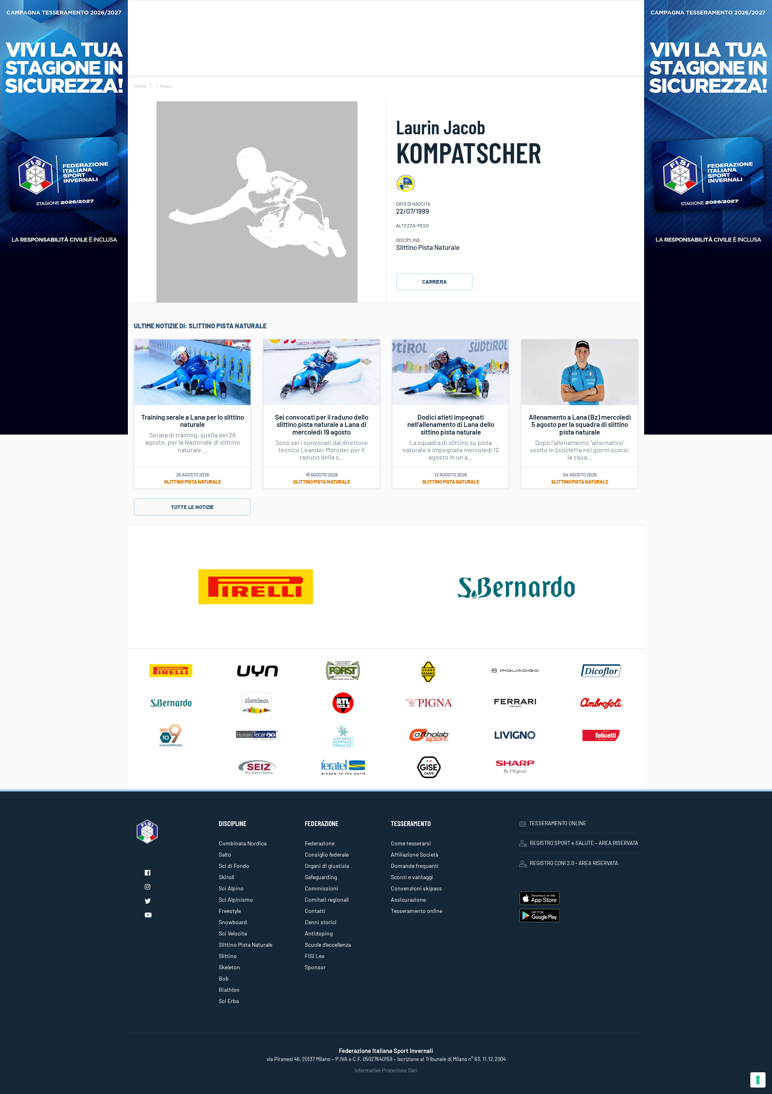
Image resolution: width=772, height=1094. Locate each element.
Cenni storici (321, 922)
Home (140, 86)
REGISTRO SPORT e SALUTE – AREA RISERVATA (584, 843)
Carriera (434, 281)
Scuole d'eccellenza (328, 944)
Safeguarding (321, 877)
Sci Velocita (233, 933)
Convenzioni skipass (416, 888)
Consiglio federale (327, 854)
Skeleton (229, 967)
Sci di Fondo (234, 865)
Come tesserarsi (411, 843)
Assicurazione (408, 899)
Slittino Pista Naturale (192, 481)
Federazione (320, 843)
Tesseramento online (416, 910)
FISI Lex (314, 955)
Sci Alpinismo (236, 899)
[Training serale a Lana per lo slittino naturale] (192, 371)
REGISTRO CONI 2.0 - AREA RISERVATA (574, 863)
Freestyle (230, 910)
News (166, 86)
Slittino (228, 955)
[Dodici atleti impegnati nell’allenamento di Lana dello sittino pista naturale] (450, 371)
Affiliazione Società (414, 854)
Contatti (315, 910)
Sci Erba (229, 1000)
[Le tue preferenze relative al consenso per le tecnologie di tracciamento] (758, 1080)
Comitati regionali (327, 899)
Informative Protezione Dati (386, 1070)
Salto (225, 854)
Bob (224, 978)
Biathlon (229, 989)
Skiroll (226, 877)
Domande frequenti (415, 865)
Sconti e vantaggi (412, 877)
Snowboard (233, 922)
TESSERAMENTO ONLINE (557, 823)
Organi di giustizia (327, 865)
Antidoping (319, 933)
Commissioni (321, 888)
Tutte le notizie (192, 507)
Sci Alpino (231, 888)
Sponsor (315, 967)
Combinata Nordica (243, 843)
